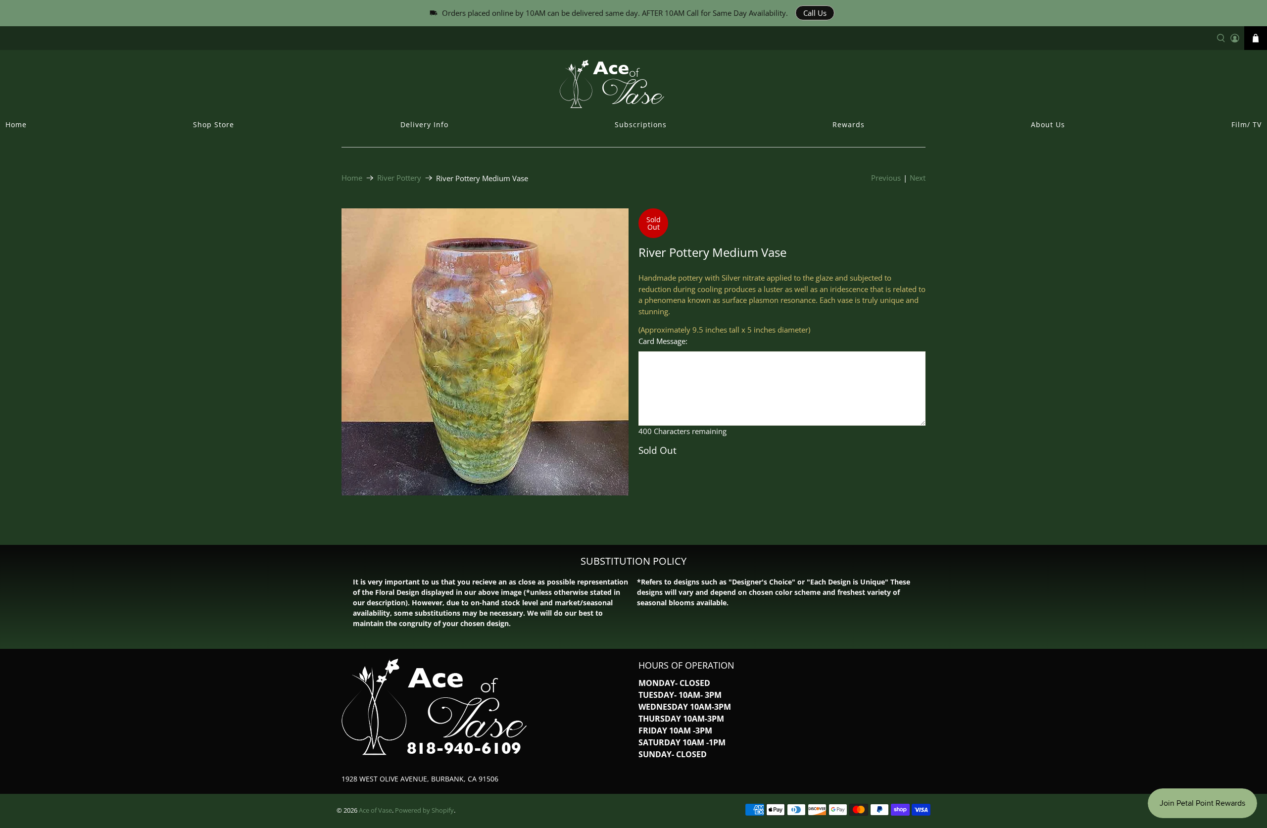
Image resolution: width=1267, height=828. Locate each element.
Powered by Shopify (424, 810)
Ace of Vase (375, 810)
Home (16, 124)
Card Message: (662, 341)
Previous (886, 178)
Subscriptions (641, 124)
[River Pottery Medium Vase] (485, 351)
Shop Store (213, 124)
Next (918, 178)
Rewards (848, 124)
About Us (1048, 124)
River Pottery (399, 178)
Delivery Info (424, 124)
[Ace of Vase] (633, 83)
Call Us (815, 13)
